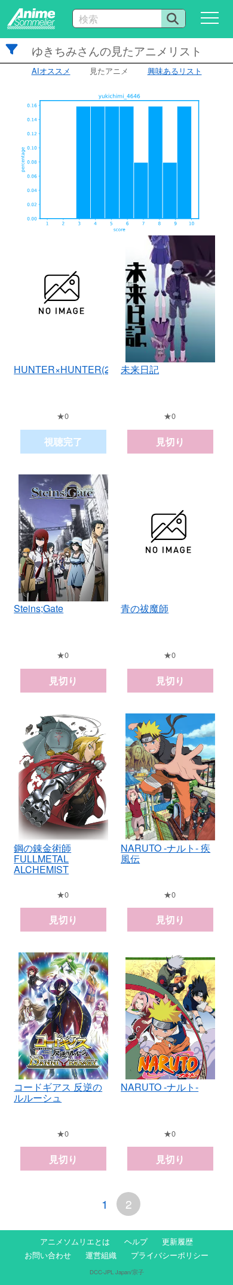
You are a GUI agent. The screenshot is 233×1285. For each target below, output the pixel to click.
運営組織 (100, 1255)
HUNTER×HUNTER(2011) (71, 369)
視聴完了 (63, 441)
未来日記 (140, 369)
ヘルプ (136, 1241)
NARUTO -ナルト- (159, 1087)
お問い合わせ (47, 1255)
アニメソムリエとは (75, 1241)
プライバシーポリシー (170, 1255)
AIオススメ (51, 70)
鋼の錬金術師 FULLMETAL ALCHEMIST (42, 859)
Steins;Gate (38, 608)
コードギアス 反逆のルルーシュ (58, 1092)
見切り (170, 441)
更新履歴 (177, 1241)
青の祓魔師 (144, 608)
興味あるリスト (175, 70)
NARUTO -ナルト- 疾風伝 (165, 853)
